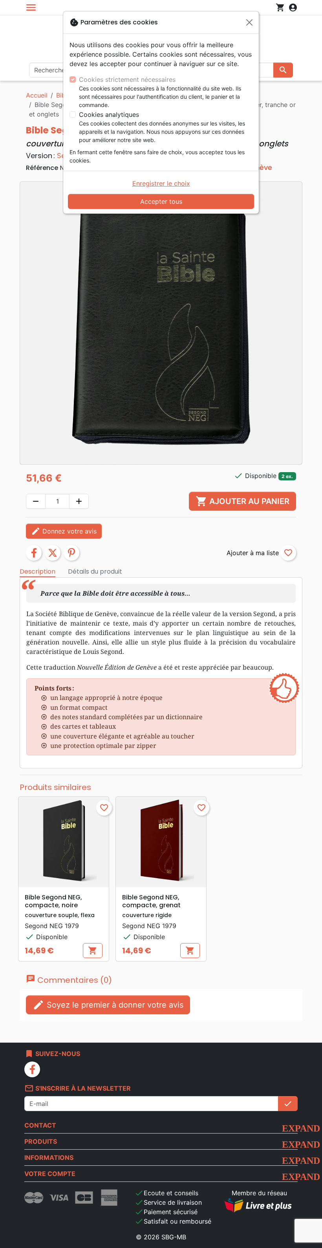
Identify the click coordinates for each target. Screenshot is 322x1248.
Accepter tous (161, 201)
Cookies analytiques (109, 114)
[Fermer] (249, 22)
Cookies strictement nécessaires (127, 79)
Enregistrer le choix (161, 183)
